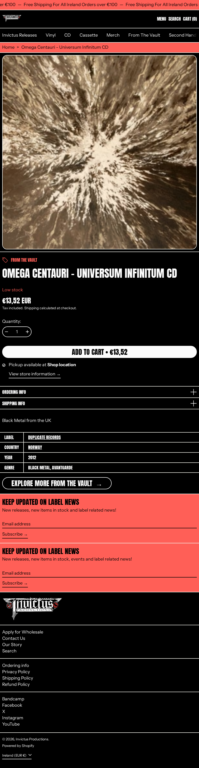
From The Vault (144, 35)
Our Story (12, 644)
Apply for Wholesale (22, 632)
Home (8, 47)
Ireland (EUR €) (14, 755)
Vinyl (51, 35)
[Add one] (27, 331)
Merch (113, 35)
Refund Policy (16, 684)
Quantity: (11, 321)
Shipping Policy (17, 678)
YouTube (11, 724)
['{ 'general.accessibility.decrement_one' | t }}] (6, 331)
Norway (35, 447)
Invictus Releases (19, 35)
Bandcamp (13, 699)
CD (67, 35)
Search (9, 651)
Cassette (89, 35)
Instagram (12, 717)
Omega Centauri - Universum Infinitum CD (64, 47)
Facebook (12, 705)
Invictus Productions (32, 739)
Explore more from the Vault (52, 483)
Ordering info (15, 665)
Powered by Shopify (18, 746)
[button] (174, 19)
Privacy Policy (16, 671)
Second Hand (182, 35)
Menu (161, 19)
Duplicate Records (44, 437)
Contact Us (13, 638)
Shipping (31, 308)
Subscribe (12, 534)
